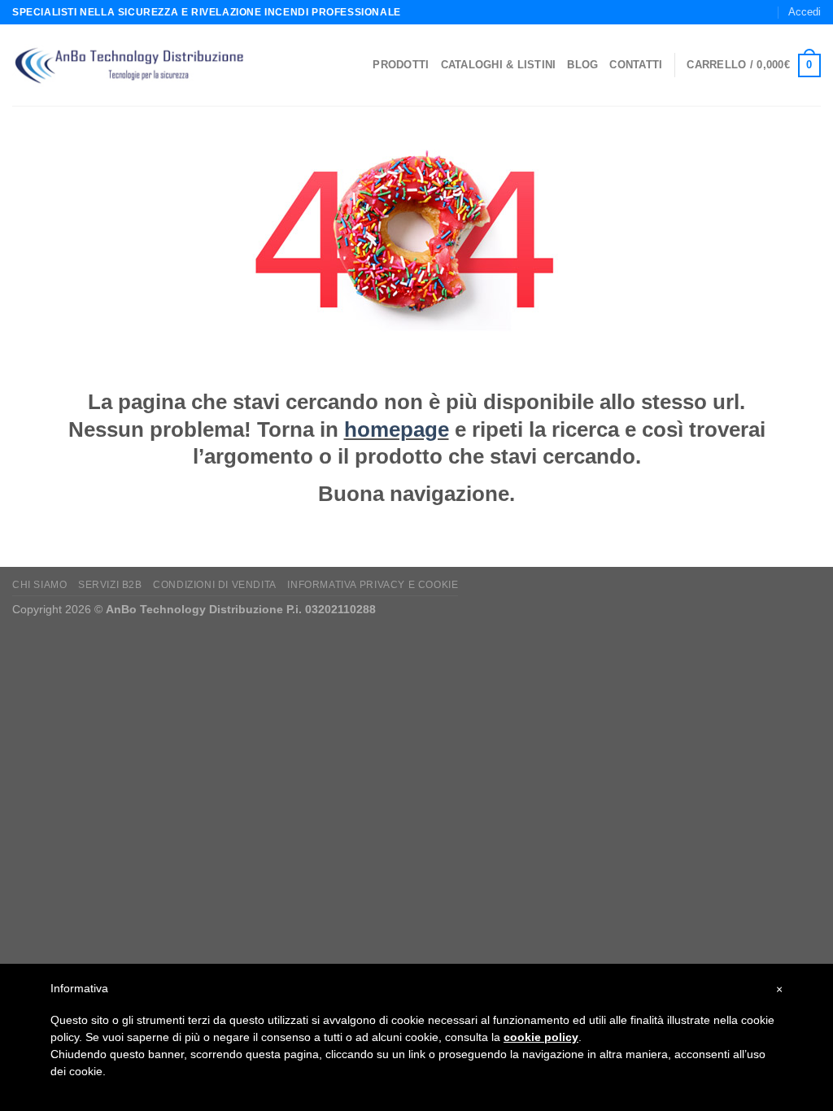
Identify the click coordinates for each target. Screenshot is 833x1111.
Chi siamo (40, 584)
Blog (582, 65)
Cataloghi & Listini (498, 65)
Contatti (635, 65)
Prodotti (401, 65)
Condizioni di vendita (215, 584)
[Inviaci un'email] (749, 12)
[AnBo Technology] (129, 65)
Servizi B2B (110, 584)
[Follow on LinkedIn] (765, 12)
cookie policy (541, 1036)
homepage (396, 429)
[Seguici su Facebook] (733, 12)
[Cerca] (710, 12)
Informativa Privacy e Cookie (372, 584)
